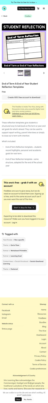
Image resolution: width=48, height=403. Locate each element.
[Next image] (43, 73)
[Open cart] (38, 8)
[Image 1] (20, 73)
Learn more (26, 395)
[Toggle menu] (43, 8)
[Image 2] (27, 73)
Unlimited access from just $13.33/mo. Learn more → (26, 114)
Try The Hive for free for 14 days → (24, 2)
